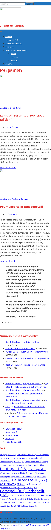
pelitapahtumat (25, 487)
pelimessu (33, 484)
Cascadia (36, 458)
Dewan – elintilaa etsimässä (20, 348)
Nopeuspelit (17, 477)
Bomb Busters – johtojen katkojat (22, 342)
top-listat (13, 506)
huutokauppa (6, 465)
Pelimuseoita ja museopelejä (21, 206)
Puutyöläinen (12, 435)
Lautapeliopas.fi (13, 429)
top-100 (40, 502)
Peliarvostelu (29, 480)
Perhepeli (13, 491)
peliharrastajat (12, 484)
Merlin (33, 473)
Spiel (30, 498)
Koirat (13, 53)
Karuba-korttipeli (20, 465)
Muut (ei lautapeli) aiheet (16, 50)
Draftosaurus (6, 462)
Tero (7, 406)
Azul (12, 455)
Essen (19, 461)
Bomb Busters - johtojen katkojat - (23, 383)
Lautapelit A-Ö (11, 40)
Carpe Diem (9, 458)
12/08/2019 (11, 214)
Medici (24, 473)
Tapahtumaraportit (13, 43)
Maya (16, 473)
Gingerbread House (33, 462)
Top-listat (9, 47)
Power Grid (32, 495)
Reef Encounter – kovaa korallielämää (25, 365)
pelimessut (7, 488)
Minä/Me (9, 64)
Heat (45, 462)
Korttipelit (36, 465)
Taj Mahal (31, 502)
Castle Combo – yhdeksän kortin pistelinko (27, 358)
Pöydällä (9, 438)
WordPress (18, 525)
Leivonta (14, 57)
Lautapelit (5, 108)
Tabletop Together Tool (14, 502)
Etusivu (8, 36)
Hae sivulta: (6, 322)
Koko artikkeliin (8, 167)
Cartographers (23, 458)
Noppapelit (29, 477)
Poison (23, 495)
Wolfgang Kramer (29, 506)
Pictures (13, 495)
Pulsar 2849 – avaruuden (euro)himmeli (26, 351)
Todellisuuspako (14, 442)
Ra (5, 499)
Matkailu (14, 60)
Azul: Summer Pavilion (26, 455)
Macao (9, 473)
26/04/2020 (11, 127)
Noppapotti (11, 432)
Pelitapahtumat (19, 199)
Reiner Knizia (16, 499)
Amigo (3, 455)
